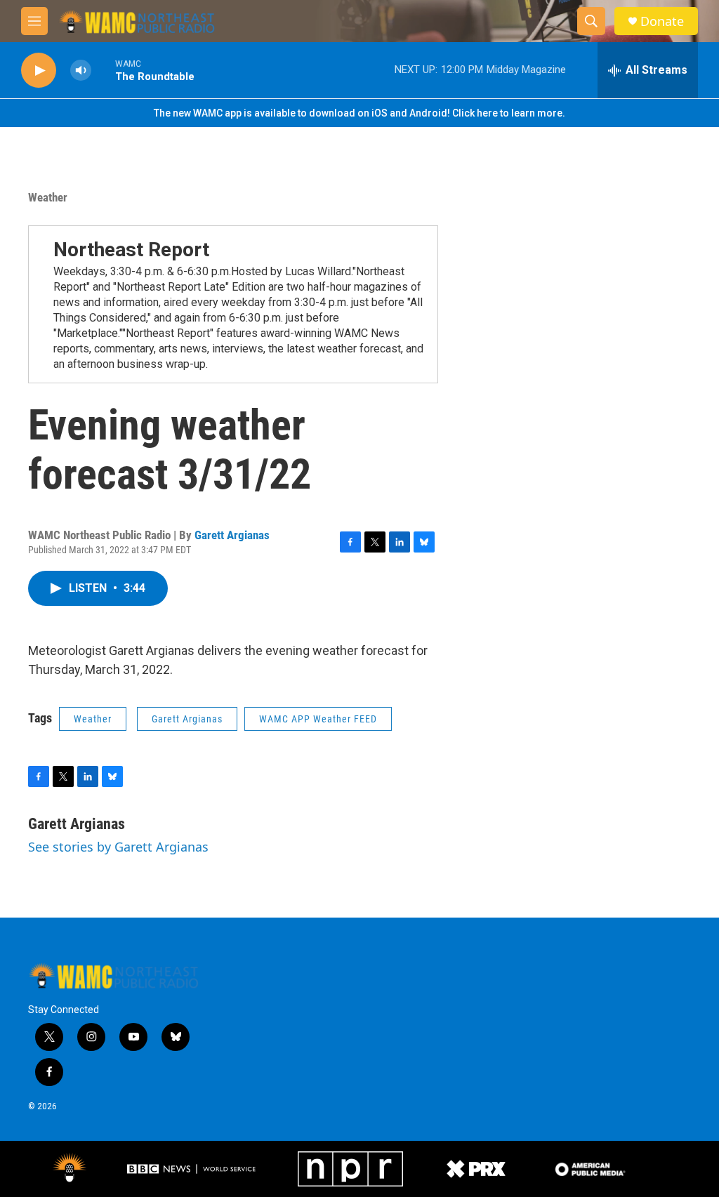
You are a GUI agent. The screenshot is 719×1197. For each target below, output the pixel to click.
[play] (38, 70)
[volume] (81, 70)
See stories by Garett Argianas (118, 846)
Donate (662, 21)
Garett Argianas (232, 535)
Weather (47, 197)
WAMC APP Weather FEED (318, 719)
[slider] (103, 69)
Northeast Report (131, 249)
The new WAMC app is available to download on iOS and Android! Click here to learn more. (359, 113)
